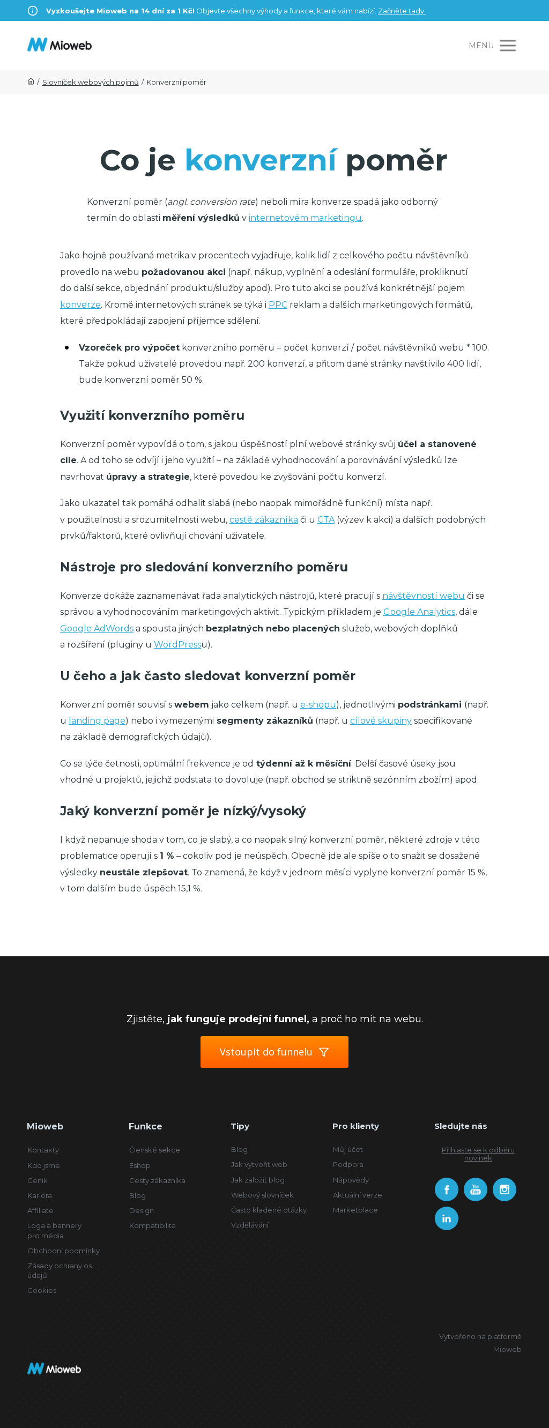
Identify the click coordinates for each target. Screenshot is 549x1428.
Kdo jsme (43, 1165)
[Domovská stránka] (30, 82)
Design (141, 1210)
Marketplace (355, 1210)
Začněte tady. (402, 10)
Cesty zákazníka (157, 1180)
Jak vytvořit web (259, 1164)
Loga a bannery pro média (54, 1230)
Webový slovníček (262, 1195)
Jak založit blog (258, 1180)
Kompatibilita (152, 1225)
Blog (137, 1195)
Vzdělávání (250, 1225)
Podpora (348, 1164)
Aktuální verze (357, 1195)
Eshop (140, 1165)
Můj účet (348, 1149)
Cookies (41, 1290)
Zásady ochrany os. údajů (60, 1270)
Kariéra (39, 1195)
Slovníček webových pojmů (90, 82)
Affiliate (40, 1210)
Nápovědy (351, 1180)
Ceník (37, 1180)
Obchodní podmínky (63, 1250)
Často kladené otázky (269, 1210)
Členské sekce (154, 1150)
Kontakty (43, 1150)
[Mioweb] (59, 46)
